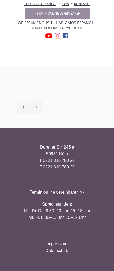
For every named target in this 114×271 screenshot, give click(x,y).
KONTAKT (82, 4)
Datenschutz (57, 250)
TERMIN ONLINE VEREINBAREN (58, 13)
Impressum (57, 244)
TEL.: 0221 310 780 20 (40, 4)
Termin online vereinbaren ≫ (57, 192)
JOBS (65, 4)
